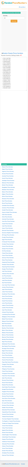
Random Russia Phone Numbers (13, 53)
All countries (22, 7)
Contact (23, 464)
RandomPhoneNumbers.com (12, 464)
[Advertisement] (14, 37)
